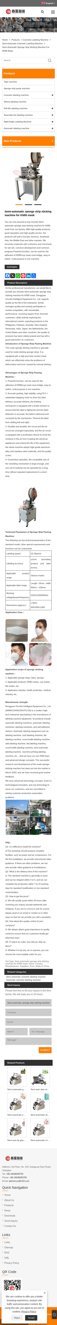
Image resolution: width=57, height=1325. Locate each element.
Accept (31, 1318)
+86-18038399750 (14, 1174)
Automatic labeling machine (16, 128)
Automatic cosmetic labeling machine (23, 980)
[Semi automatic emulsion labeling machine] (17, 1102)
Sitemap (8, 1247)
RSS (6, 1252)
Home (5, 40)
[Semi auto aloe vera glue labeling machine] (40, 1076)
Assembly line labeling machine (18, 115)
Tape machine (10, 82)
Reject (17, 1318)
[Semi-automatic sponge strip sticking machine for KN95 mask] (28, 177)
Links (7, 1242)
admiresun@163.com (19, 1181)
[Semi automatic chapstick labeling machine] (40, 1127)
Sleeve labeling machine (15, 102)
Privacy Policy (28, 1311)
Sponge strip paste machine (17, 88)
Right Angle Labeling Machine (17, 121)
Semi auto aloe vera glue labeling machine (41, 1089)
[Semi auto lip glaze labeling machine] (17, 1127)
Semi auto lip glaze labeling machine (17, 1140)
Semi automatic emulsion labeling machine (17, 1115)
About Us (9, 1200)
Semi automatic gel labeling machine (17, 1089)
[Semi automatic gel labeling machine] (17, 1076)
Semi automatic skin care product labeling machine (41, 1115)
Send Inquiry (12, 267)
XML (6, 1258)
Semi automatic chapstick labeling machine (41, 1140)
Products (16, 40)
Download (9, 1215)
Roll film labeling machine (15, 108)
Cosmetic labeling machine (35, 40)
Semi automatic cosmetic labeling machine (22, 43)
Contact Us (10, 1226)
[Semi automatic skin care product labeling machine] (40, 1102)
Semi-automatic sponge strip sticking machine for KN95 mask (25, 49)
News (7, 1210)
